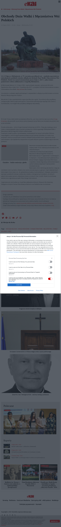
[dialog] (30, 263)
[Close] (57, 236)
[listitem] (30, 258)
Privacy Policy (39, 290)
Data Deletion (21, 290)
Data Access (30, 290)
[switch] (50, 262)
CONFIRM (19, 284)
